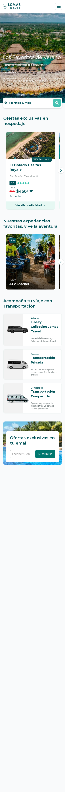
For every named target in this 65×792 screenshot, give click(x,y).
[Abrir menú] (58, 6)
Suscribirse (45, 454)
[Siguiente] (61, 171)
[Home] (11, 6)
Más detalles (9, 72)
